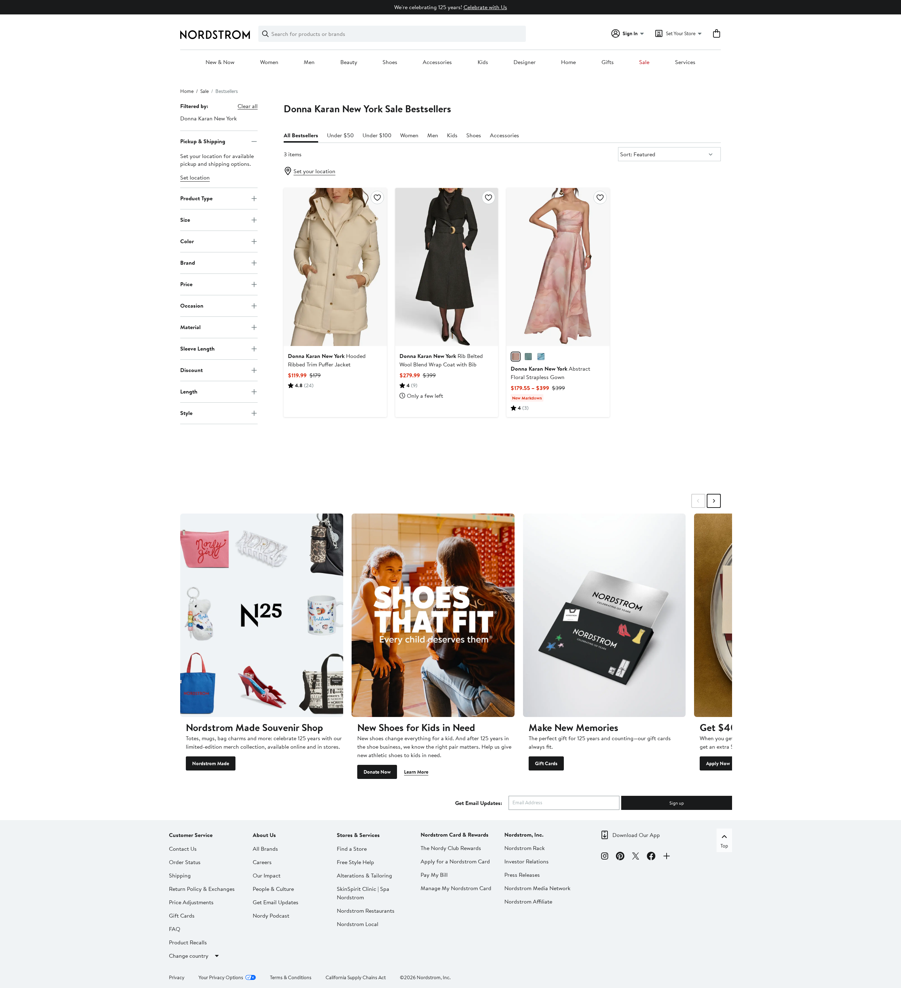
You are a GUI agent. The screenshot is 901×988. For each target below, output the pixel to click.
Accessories (437, 62)
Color (187, 241)
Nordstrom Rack (524, 848)
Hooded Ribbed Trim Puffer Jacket (327, 360)
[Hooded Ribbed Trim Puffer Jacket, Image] (335, 267)
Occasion (191, 305)
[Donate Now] (433, 615)
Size (185, 220)
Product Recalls (188, 942)
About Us (264, 835)
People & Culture (273, 889)
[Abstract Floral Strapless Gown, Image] (557, 267)
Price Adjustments (191, 902)
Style (186, 413)
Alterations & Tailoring (364, 875)
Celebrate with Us (485, 7)
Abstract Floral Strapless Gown (550, 373)
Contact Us (183, 848)
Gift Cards (546, 763)
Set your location (314, 171)
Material (190, 327)
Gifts (607, 62)
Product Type (196, 198)
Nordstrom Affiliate (528, 901)
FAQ (174, 929)
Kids (483, 62)
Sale (644, 62)
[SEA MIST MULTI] (528, 356)
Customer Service (191, 835)
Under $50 (340, 135)
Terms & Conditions (290, 977)
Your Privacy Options (221, 977)
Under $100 (377, 135)
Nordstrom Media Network (537, 888)
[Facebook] (651, 857)
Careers (262, 862)
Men (309, 62)
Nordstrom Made (210, 763)
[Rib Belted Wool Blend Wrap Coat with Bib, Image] (446, 267)
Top (724, 845)
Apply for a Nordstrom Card (455, 861)
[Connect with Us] (666, 857)
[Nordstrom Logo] (215, 34)
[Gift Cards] (604, 615)
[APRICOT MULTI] (515, 356)
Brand (187, 262)
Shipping (180, 875)
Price (186, 284)
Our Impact (267, 875)
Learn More (416, 771)
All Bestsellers (301, 135)
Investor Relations (526, 861)
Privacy (176, 977)
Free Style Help (355, 862)
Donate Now (377, 771)
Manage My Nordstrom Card (456, 888)
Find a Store (352, 848)
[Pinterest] (620, 857)
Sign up (676, 803)
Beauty (348, 62)
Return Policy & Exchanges (202, 889)
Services (685, 62)
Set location (195, 177)
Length (188, 391)
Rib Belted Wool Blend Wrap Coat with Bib (441, 360)
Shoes (390, 62)
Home (568, 62)
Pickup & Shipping (202, 141)
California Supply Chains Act (356, 977)
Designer (524, 62)
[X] (635, 857)
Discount (191, 370)
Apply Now (718, 763)
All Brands (265, 848)
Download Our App (636, 835)
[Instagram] (604, 857)
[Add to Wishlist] (377, 197)
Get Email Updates (275, 902)
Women (269, 62)
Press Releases (522, 875)
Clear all (248, 105)
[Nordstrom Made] (261, 615)
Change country (188, 955)
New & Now (220, 62)
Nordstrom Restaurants (366, 910)
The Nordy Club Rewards (451, 848)
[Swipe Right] (714, 501)
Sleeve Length (197, 348)
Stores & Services (358, 835)
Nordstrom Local (357, 924)
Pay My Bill (434, 875)
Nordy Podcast (271, 915)
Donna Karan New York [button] (208, 118)
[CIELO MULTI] (540, 356)
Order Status (185, 862)
